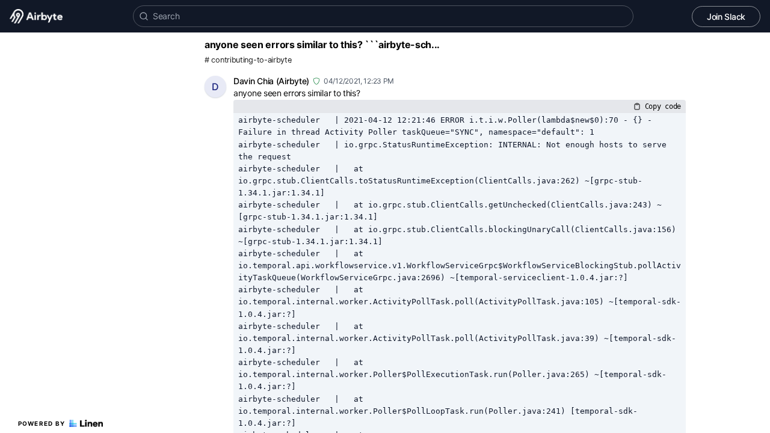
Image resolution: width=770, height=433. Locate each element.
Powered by (42, 423)
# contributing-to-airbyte (248, 59)
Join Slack (726, 16)
